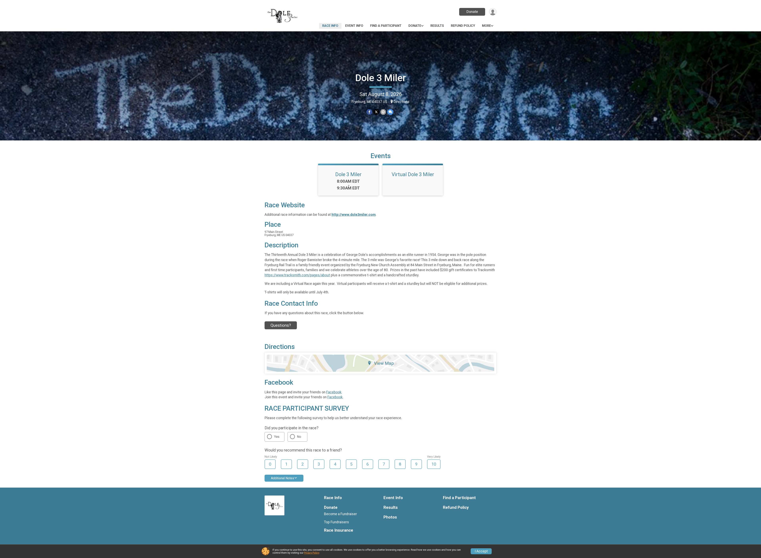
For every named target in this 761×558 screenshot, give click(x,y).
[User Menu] (492, 11)
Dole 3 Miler (380, 78)
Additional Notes (282, 478)
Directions (401, 102)
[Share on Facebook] (369, 112)
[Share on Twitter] (376, 112)
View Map (384, 363)
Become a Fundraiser (340, 514)
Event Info (354, 26)
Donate (472, 12)
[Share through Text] (390, 112)
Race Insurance (338, 530)
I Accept (481, 551)
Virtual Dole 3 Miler (413, 174)
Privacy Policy (311, 552)
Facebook (333, 392)
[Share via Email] (383, 112)
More (486, 26)
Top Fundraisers (336, 522)
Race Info (330, 26)
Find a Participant (386, 26)
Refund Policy (463, 26)
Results (437, 26)
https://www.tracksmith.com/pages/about (297, 275)
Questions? (281, 325)
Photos (390, 517)
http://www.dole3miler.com (354, 215)
